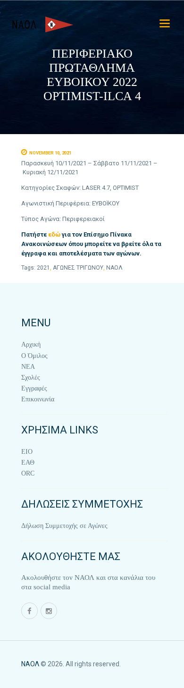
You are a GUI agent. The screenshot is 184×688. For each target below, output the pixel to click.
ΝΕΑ (28, 366)
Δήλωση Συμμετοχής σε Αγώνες (64, 525)
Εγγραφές (34, 388)
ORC (27, 473)
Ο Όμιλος (34, 355)
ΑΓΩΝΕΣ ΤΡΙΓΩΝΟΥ (78, 267)
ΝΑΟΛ (114, 267)
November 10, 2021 (50, 152)
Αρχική (31, 344)
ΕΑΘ (27, 462)
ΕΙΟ (27, 451)
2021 (43, 267)
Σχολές (30, 377)
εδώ (54, 234)
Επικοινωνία (37, 399)
